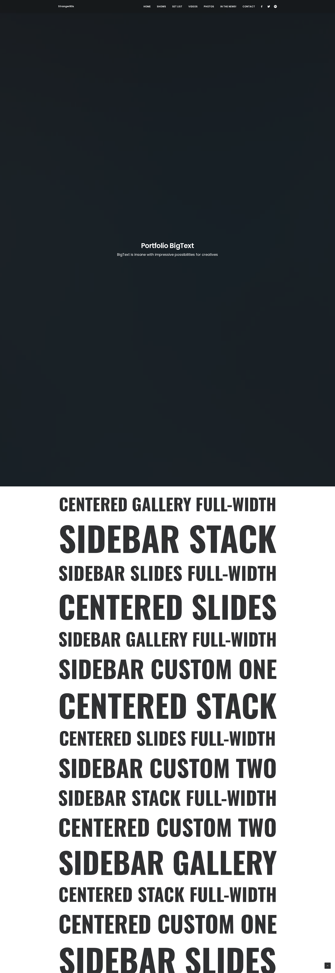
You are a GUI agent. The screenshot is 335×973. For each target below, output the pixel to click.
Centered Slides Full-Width (167, 738)
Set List (177, 6)
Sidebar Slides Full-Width (167, 572)
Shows (161, 6)
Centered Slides (167, 606)
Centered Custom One (167, 923)
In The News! (228, 6)
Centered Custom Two (167, 827)
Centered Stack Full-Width (167, 894)
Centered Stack (167, 704)
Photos (209, 6)
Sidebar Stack (167, 538)
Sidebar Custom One (167, 668)
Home (147, 6)
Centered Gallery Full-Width (167, 503)
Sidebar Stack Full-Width (167, 797)
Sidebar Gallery (167, 861)
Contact (249, 6)
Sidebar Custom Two (167, 767)
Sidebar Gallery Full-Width (167, 639)
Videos (193, 6)
